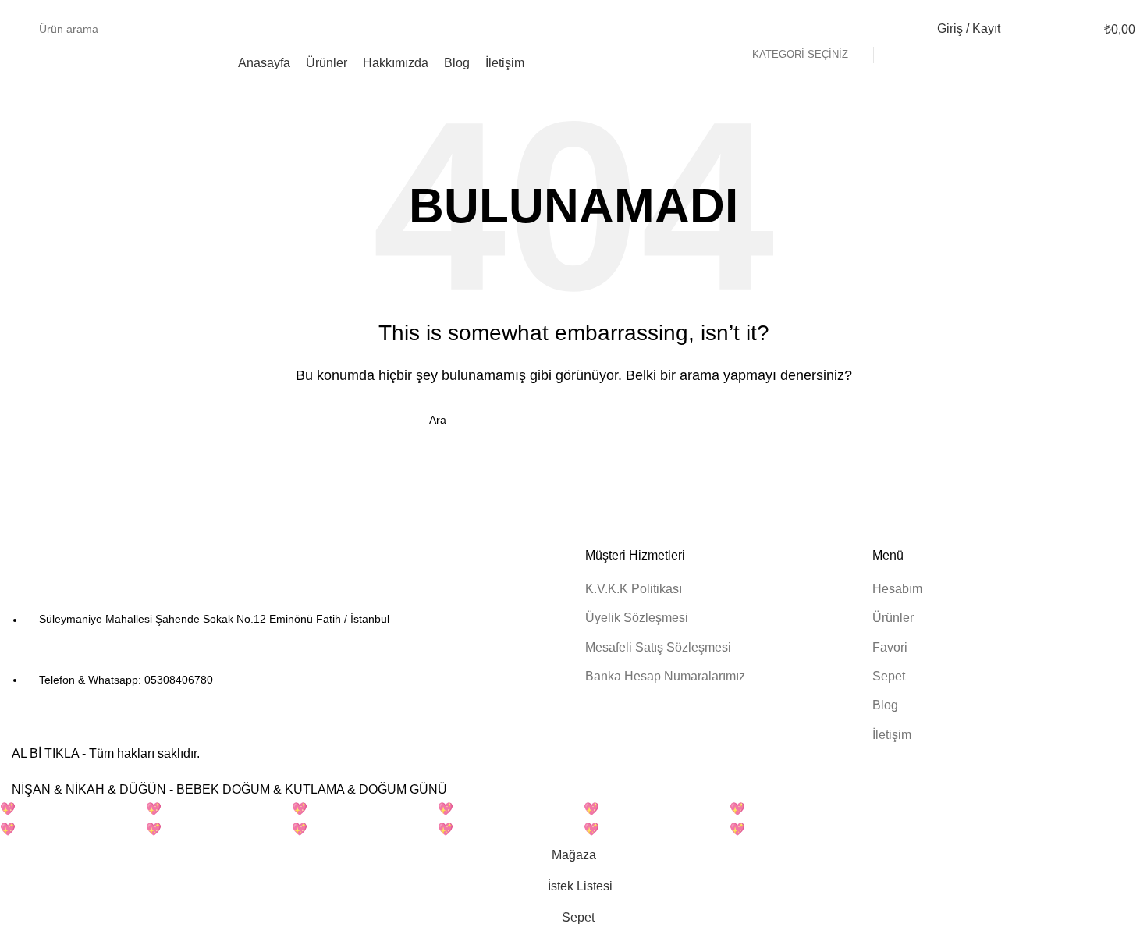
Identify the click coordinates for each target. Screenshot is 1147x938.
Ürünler (893, 617)
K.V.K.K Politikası (633, 588)
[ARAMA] (892, 29)
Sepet (888, 676)
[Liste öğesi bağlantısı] (287, 650)
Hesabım (897, 588)
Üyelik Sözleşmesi (636, 617)
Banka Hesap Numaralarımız (665, 676)
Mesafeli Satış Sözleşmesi (658, 647)
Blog (885, 705)
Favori (889, 647)
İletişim (891, 734)
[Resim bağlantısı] (97, 570)
